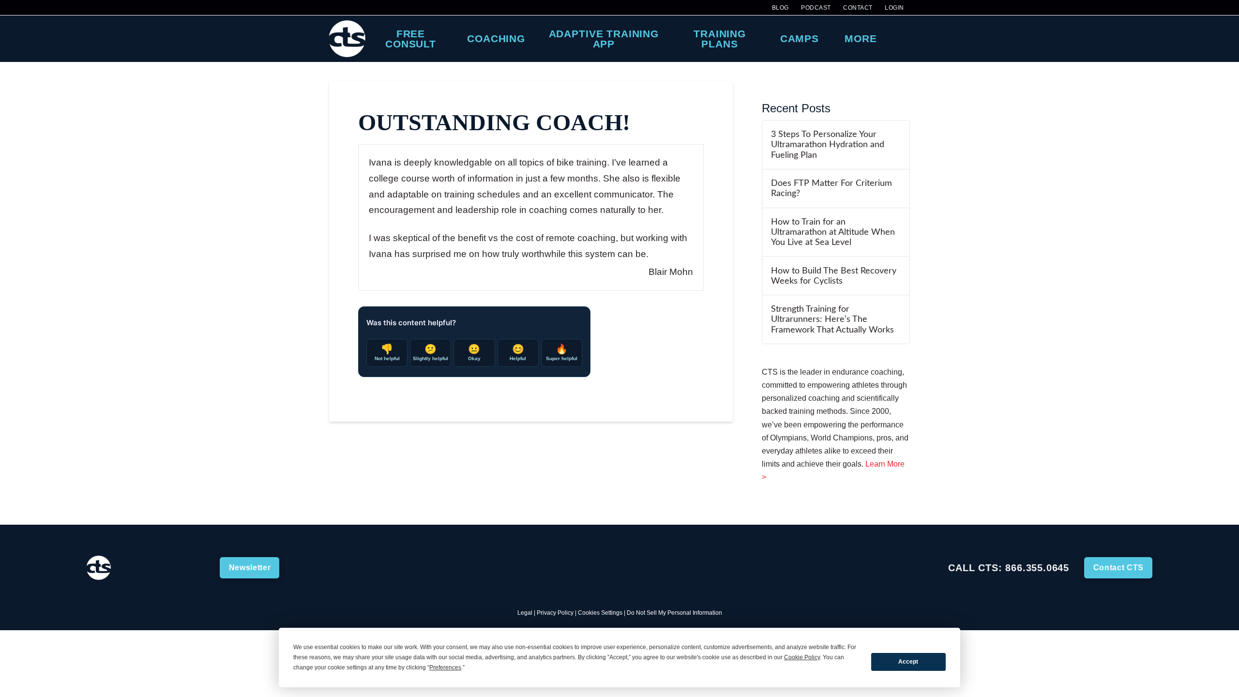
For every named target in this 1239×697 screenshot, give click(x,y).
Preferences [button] (445, 667)
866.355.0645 (1037, 567)
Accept (908, 661)
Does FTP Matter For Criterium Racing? (831, 188)
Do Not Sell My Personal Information (674, 612)
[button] (901, 38)
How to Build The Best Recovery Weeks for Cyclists (833, 276)
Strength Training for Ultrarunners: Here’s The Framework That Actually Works (832, 319)
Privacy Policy (555, 612)
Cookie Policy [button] (802, 657)
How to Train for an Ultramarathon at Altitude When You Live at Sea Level (833, 232)
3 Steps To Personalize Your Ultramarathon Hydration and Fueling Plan (827, 144)
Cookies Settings (600, 612)
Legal (524, 612)
